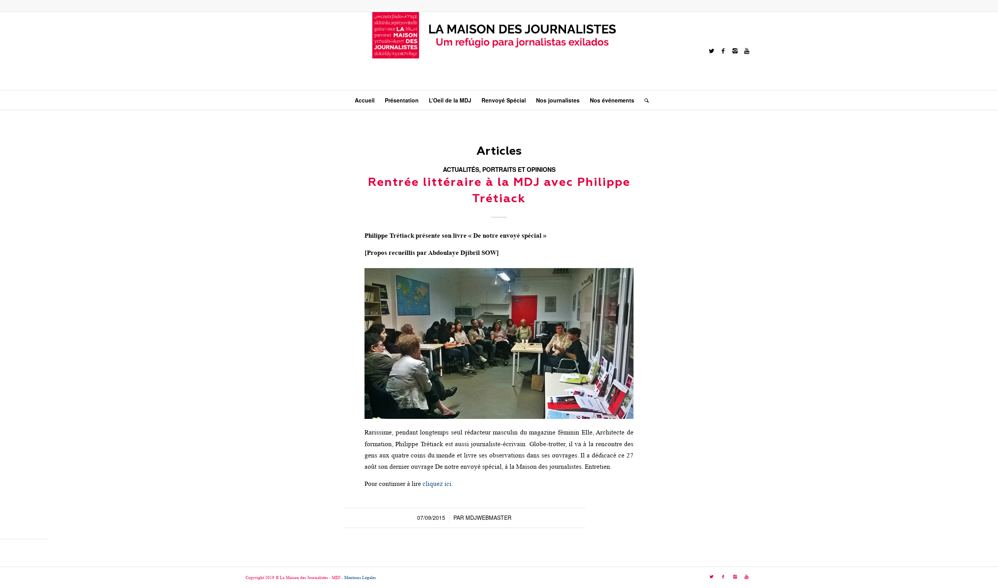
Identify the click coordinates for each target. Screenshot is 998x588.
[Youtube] (746, 51)
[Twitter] (711, 51)
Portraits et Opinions (519, 169)
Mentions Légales (360, 577)
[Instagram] (735, 51)
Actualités (461, 169)
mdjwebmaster (488, 517)
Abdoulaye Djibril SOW (462, 252)
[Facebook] (723, 51)
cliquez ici (437, 483)
